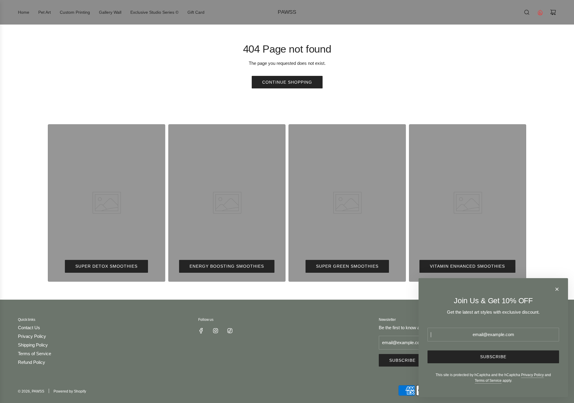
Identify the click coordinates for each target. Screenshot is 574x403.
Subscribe (402, 360)
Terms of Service (488, 381)
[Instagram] (215, 330)
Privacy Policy (532, 375)
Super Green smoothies (347, 266)
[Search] (526, 12)
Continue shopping (287, 82)
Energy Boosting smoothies (227, 266)
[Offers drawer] (539, 12)
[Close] (557, 289)
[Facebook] (201, 330)
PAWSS (287, 12)
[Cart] (553, 12)
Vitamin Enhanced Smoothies (467, 266)
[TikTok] (229, 330)
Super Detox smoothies (106, 266)
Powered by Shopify (70, 391)
